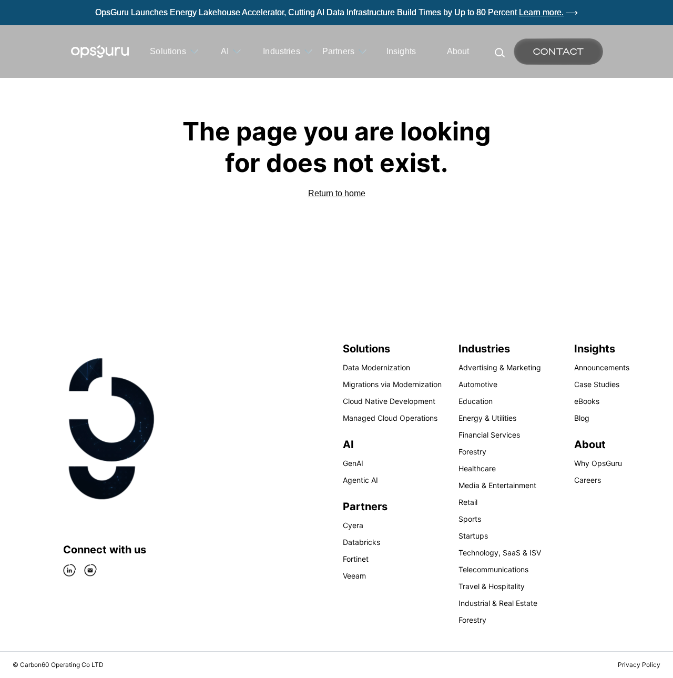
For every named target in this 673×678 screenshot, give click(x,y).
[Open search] (499, 51)
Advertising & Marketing (499, 367)
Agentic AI (360, 479)
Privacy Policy (639, 665)
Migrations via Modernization (392, 384)
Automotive (477, 384)
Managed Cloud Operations (390, 417)
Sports (469, 518)
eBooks (586, 401)
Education (475, 401)
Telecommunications (493, 569)
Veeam (354, 575)
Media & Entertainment (497, 485)
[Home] (100, 52)
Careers (587, 479)
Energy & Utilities (487, 417)
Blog (581, 417)
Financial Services (489, 434)
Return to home (336, 193)
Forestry (472, 451)
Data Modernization (376, 367)
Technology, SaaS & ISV (499, 552)
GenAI (353, 463)
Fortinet (356, 558)
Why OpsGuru (598, 463)
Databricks (361, 542)
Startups (473, 535)
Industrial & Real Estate (497, 603)
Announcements (601, 367)
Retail (467, 502)
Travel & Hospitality (491, 586)
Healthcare (477, 468)
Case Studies (596, 384)
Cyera (353, 525)
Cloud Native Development (389, 401)
